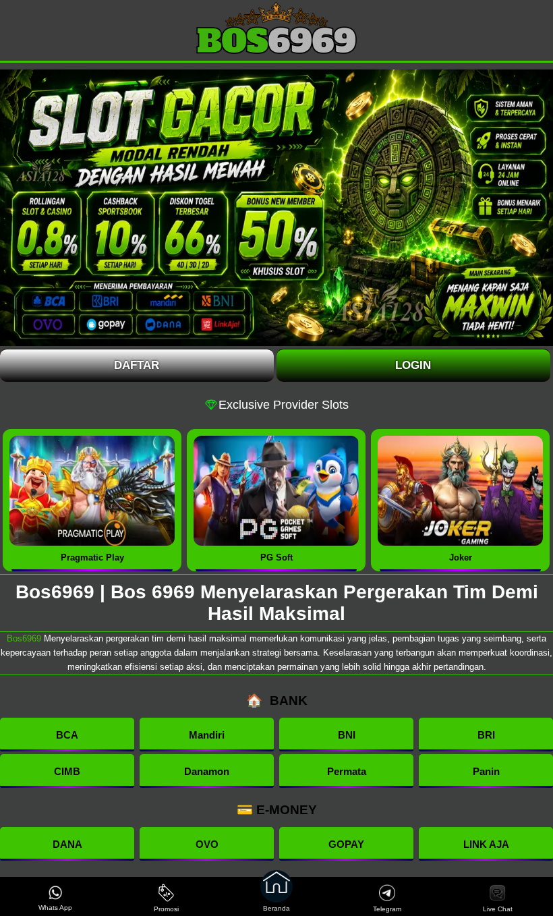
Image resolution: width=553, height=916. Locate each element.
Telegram (387, 909)
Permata (346, 771)
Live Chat (498, 909)
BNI (346, 735)
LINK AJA (486, 844)
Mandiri (207, 735)
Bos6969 (24, 638)
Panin (486, 771)
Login (413, 365)
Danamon (206, 771)
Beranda (276, 908)
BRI (486, 735)
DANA (67, 844)
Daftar (136, 365)
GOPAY (346, 844)
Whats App (55, 907)
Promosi (166, 909)
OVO (207, 844)
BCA (67, 735)
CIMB (67, 771)
